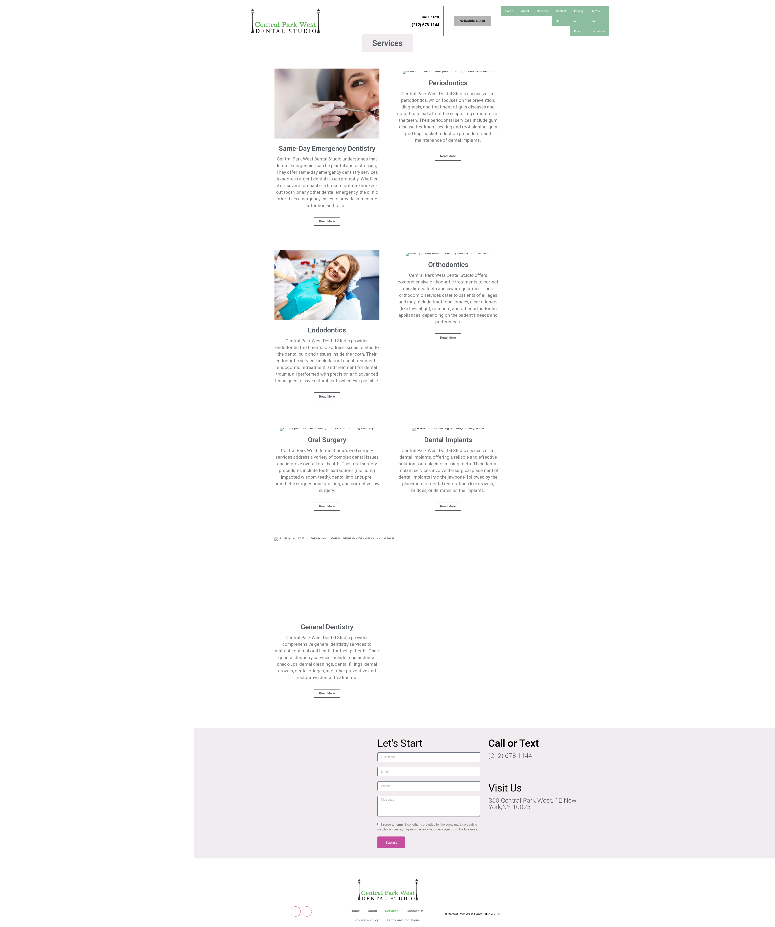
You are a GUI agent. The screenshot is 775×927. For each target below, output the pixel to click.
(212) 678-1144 (425, 24)
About (525, 11)
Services (542, 11)
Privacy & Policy (578, 21)
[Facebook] (296, 911)
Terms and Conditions (598, 21)
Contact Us (561, 16)
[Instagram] (307, 911)
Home (509, 11)
